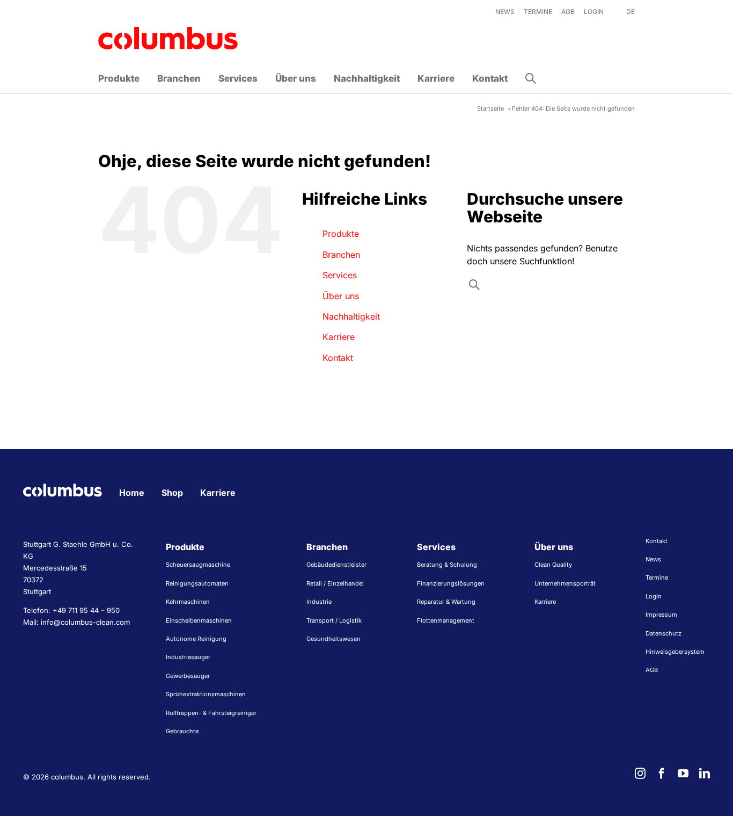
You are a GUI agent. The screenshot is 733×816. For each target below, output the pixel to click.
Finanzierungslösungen (451, 583)
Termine (657, 577)
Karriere (338, 336)
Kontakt (337, 357)
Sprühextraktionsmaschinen (206, 694)
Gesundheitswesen (333, 638)
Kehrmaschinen (188, 601)
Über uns (340, 296)
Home (131, 492)
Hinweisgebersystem (675, 651)
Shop (172, 492)
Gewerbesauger (188, 676)
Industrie (319, 601)
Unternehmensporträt (565, 583)
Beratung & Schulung (447, 564)
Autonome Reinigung (196, 638)
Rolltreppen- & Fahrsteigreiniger (211, 713)
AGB (652, 670)
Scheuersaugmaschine (198, 564)
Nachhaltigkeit (351, 316)
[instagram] (640, 773)
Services (339, 275)
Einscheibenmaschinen (199, 620)
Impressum (661, 614)
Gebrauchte (182, 731)
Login (654, 596)
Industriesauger (188, 657)
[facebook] (661, 773)
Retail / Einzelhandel (335, 583)
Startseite (490, 108)
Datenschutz (663, 633)
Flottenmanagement (445, 620)
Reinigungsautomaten (197, 583)
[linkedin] (704, 773)
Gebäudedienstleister (336, 564)
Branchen (341, 254)
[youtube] (683, 773)
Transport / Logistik (334, 620)
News (653, 559)
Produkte (340, 233)
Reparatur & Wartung (446, 601)
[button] (530, 78)
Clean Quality (553, 564)
